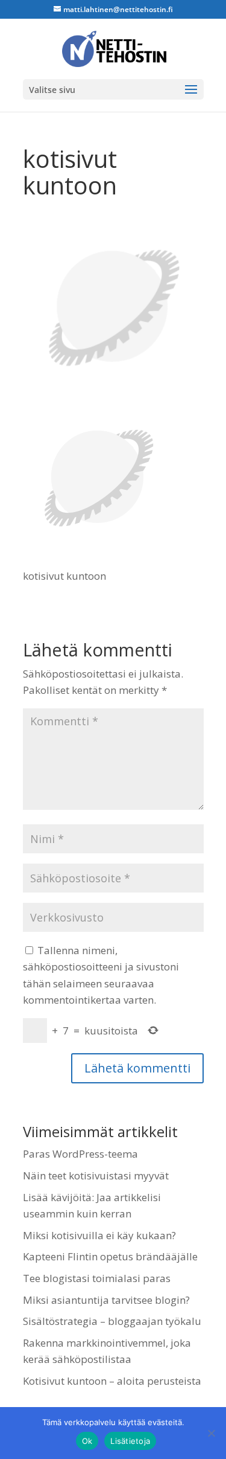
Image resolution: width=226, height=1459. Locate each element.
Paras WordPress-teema (80, 1154)
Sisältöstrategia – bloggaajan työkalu (112, 1321)
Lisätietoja (130, 1441)
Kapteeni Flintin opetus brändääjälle (110, 1256)
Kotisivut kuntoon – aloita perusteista (112, 1381)
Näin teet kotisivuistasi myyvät (96, 1175)
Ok (87, 1441)
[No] (211, 1433)
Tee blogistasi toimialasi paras (97, 1278)
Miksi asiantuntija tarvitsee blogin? (106, 1300)
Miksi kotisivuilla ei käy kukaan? (99, 1235)
